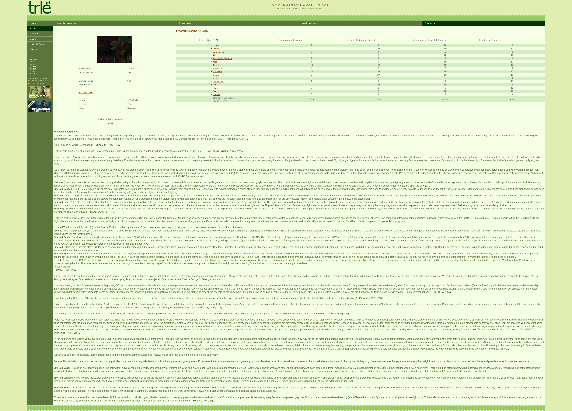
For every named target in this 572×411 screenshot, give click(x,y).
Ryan (215, 88)
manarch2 (217, 68)
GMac (204, 30)
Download (185, 23)
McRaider (217, 71)
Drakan (216, 48)
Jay (214, 55)
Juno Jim (217, 65)
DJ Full (216, 45)
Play (32, 28)
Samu (215, 91)
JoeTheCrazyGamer (222, 58)
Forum (34, 49)
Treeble (216, 94)
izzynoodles (218, 52)
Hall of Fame (37, 44)
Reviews (430, 23)
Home (33, 23)
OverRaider (218, 81)
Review (34, 33)
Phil (214, 85)
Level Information (66, 23)
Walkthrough (309, 23)
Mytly (215, 78)
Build (33, 39)
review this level (86, 92)
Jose (215, 62)
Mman (216, 75)
